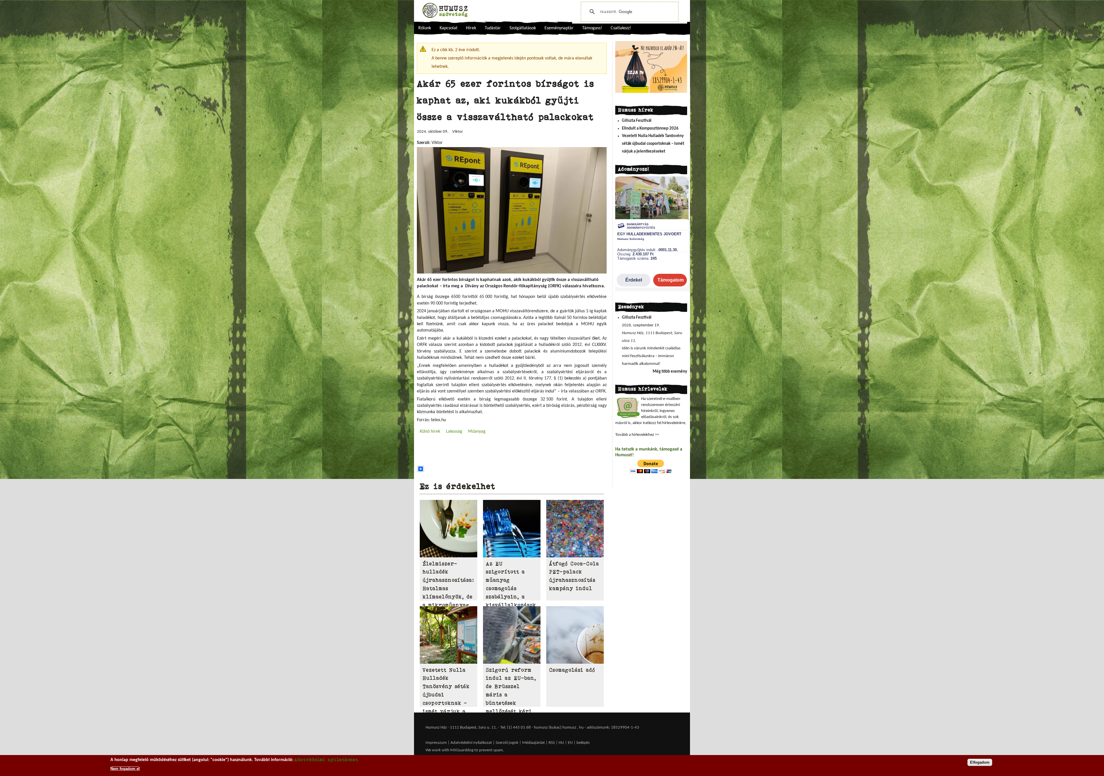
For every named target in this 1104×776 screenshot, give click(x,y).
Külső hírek (430, 431)
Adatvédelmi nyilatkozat (471, 743)
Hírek (471, 28)
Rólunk (424, 28)
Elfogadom (980, 762)
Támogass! (592, 28)
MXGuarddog (462, 750)
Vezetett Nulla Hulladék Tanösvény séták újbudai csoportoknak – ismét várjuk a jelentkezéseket (653, 143)
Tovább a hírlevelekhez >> (637, 435)
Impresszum (436, 743)
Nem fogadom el (125, 768)
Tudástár (493, 28)
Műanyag (477, 431)
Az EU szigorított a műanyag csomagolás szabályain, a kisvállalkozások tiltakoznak (511, 588)
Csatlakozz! (621, 28)
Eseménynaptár (559, 28)
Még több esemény (670, 371)
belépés (583, 743)
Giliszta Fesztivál (636, 121)
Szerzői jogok (507, 743)
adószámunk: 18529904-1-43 (613, 727)
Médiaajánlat (534, 743)
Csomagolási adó (572, 670)
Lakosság (454, 431)
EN (570, 743)
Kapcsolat (448, 28)
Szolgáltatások (522, 28)
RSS (552, 743)
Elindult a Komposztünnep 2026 (650, 128)
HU (561, 743)
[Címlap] (445, 10)
